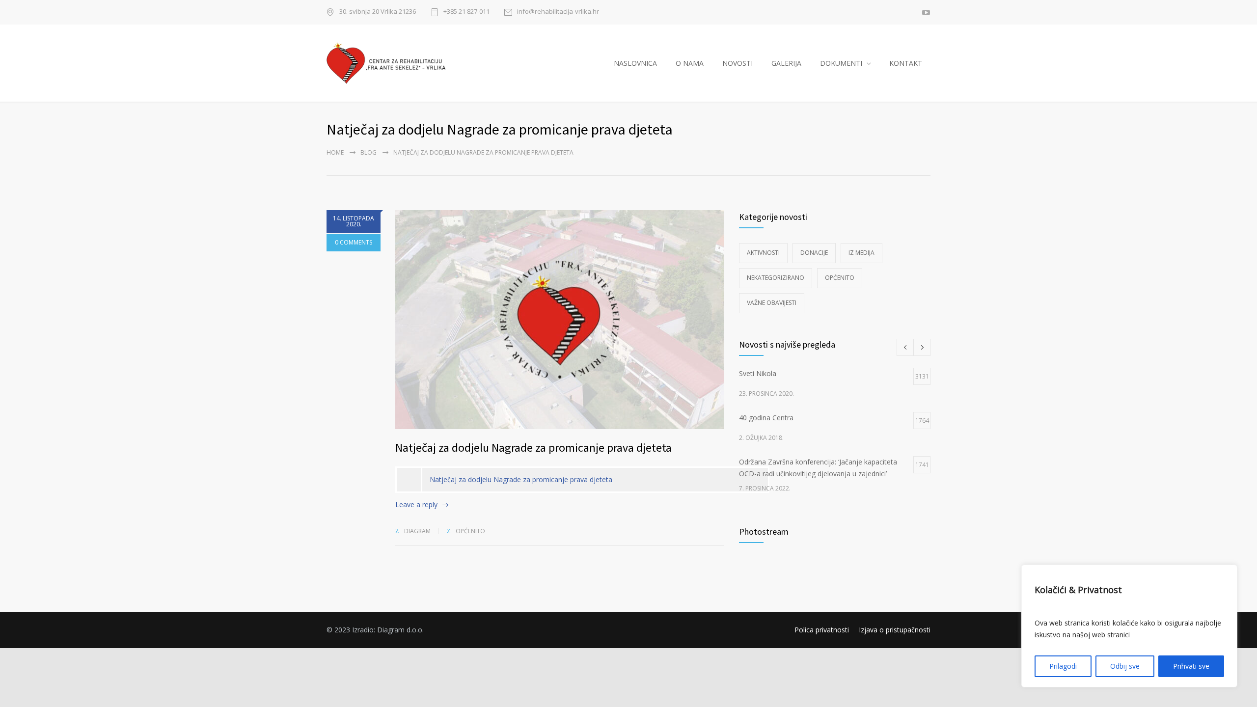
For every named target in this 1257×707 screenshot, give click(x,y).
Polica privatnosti (821, 629)
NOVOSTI (737, 63)
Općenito (470, 531)
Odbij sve (1125, 666)
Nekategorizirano (775, 277)
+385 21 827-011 (466, 12)
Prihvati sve (1191, 666)
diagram (417, 531)
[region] (1129, 626)
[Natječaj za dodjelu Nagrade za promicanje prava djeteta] (559, 319)
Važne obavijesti (771, 303)
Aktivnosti (763, 252)
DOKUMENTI (841, 63)
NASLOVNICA (635, 63)
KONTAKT (905, 63)
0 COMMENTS (353, 242)
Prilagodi (1063, 666)
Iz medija (861, 252)
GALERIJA (786, 63)
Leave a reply (416, 504)
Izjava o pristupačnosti (894, 629)
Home (335, 152)
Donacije (814, 252)
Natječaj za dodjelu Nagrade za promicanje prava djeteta (533, 447)
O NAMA (690, 63)
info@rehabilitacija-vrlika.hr (558, 12)
